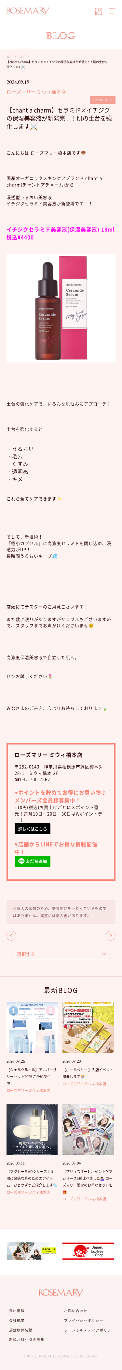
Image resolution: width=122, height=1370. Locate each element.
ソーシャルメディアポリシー (89, 1330)
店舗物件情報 (21, 1330)
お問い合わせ (76, 1310)
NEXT (110, 936)
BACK (11, 936)
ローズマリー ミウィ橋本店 (36, 92)
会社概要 (17, 1320)
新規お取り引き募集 (27, 1339)
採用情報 (17, 1310)
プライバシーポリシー (83, 1320)
